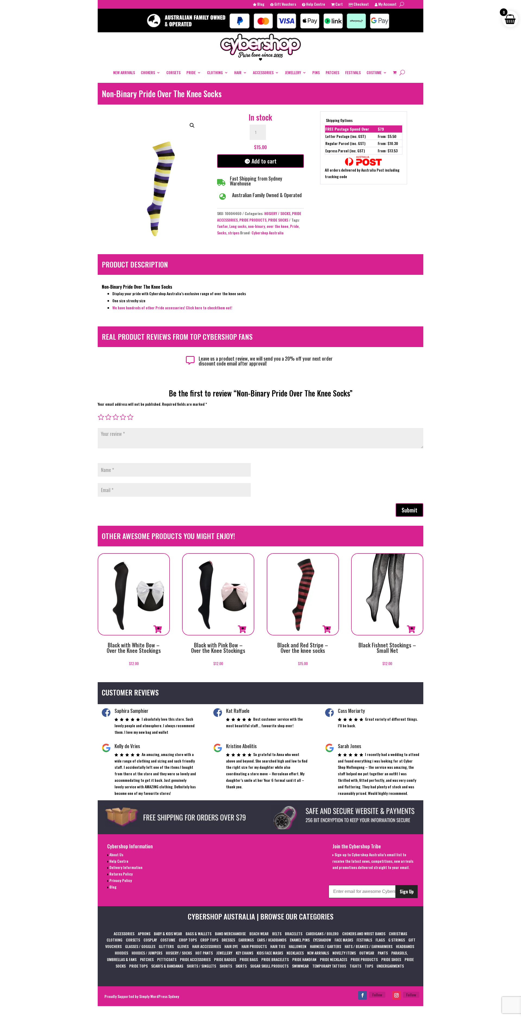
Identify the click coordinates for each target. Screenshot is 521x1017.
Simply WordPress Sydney (159, 996)
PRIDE (191, 72)
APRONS (144, 933)
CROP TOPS (188, 940)
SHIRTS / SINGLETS (201, 966)
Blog (260, 4)
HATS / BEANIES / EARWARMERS (368, 946)
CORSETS (173, 72)
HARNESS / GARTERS (325, 946)
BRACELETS (293, 933)
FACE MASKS (344, 940)
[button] (192, 125)
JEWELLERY (293, 72)
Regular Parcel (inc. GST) (345, 143)
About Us (116, 854)
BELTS (276, 933)
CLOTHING (215, 72)
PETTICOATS (166, 959)
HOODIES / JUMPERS (147, 953)
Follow (377, 994)
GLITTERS (166, 946)
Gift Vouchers (285, 4)
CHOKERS (148, 72)
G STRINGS (396, 940)
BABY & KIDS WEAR (168, 933)
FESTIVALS (353, 72)
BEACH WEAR (259, 933)
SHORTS (226, 966)
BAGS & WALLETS (198, 933)
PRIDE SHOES (391, 959)
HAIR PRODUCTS (254, 946)
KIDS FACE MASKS (270, 953)
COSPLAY (150, 940)
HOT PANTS (204, 953)
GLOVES (183, 946)
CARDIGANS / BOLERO (322, 933)
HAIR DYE (231, 946)
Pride (294, 226)
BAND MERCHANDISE (230, 933)
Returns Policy (121, 874)
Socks (221, 232)
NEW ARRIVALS (124, 72)
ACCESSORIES (263, 72)
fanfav (222, 226)
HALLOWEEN (297, 946)
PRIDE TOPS (138, 966)
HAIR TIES (277, 946)
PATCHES (332, 72)
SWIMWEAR (300, 966)
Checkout (361, 4)
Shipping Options (339, 120)
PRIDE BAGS (249, 959)
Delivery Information (125, 867)
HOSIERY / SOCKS (277, 213)
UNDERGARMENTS (390, 966)
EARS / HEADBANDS (271, 940)
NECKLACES (295, 953)
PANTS (383, 953)
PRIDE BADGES (225, 959)
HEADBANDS (405, 946)
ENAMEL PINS (300, 940)
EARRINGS (246, 940)
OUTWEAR (366, 953)
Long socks (237, 226)
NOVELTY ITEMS (344, 953)
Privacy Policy (120, 880)
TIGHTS (355, 966)
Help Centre (315, 4)
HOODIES (121, 953)
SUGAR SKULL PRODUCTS (269, 966)
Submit (409, 510)
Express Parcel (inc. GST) (345, 150)
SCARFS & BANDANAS (167, 966)
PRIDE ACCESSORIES (195, 959)
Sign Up (407, 891)
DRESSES (228, 940)
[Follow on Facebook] (362, 995)
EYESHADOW (322, 940)
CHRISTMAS (398, 933)
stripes (233, 232)
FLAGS (380, 940)
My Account (386, 4)
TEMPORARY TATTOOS (329, 966)
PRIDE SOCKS (278, 220)
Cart (339, 4)
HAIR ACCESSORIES (206, 946)
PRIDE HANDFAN (304, 959)
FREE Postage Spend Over (347, 129)
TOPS (369, 966)
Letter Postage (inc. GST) (345, 136)
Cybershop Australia (268, 232)
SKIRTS (241, 966)
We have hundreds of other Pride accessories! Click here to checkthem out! (172, 307)
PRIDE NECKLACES (333, 959)
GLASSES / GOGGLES (140, 946)
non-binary (256, 226)
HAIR (238, 72)
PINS (316, 72)
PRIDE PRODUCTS (252, 220)
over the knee (277, 226)
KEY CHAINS (244, 953)
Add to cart (264, 161)
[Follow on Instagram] (396, 995)
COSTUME (374, 72)
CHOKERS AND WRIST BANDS (363, 933)
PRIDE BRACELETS (275, 959)
